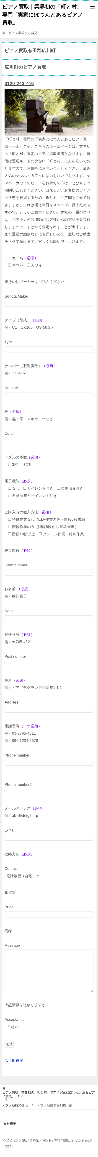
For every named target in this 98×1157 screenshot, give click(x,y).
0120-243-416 (19, 83)
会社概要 (9, 1123)
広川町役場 (14, 1060)
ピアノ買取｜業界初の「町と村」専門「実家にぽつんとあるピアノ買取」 (42, 14)
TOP (48, 1094)
